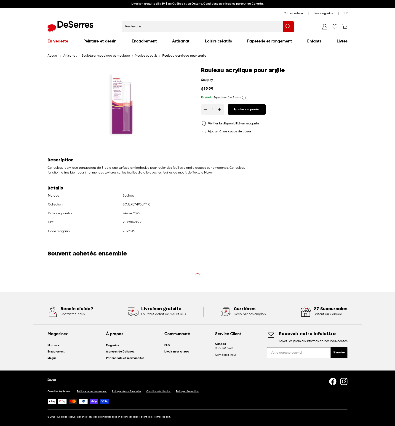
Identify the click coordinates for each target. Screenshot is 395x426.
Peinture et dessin (99, 41)
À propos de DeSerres (120, 351)
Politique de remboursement (92, 391)
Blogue (52, 358)
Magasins (112, 345)
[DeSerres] (70, 26)
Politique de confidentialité (126, 391)
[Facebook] (332, 381)
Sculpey (207, 80)
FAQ (167, 345)
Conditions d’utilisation (158, 391)
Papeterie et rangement (269, 41)
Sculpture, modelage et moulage (106, 55)
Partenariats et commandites (125, 358)
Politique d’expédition (187, 391)
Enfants (314, 41)
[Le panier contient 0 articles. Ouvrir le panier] (344, 26)
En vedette (58, 41)
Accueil (53, 55)
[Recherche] (288, 26)
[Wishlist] (334, 26)
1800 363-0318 (224, 348)
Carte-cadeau (293, 13)
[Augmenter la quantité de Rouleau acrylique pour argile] (219, 109)
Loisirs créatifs (218, 41)
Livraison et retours (176, 351)
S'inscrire (339, 352)
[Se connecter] (324, 26)
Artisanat (180, 41)
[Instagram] (343, 381)
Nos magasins (324, 13)
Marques (53, 345)
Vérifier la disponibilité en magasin (233, 123)
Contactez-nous (225, 355)
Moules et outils (146, 55)
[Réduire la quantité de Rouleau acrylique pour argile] (205, 109)
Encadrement (144, 41)
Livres (342, 41)
